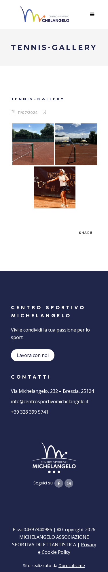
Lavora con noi (33, 355)
